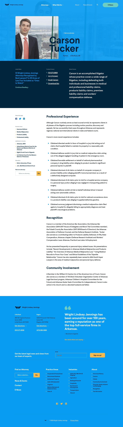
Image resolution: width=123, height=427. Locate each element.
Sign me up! (97, 355)
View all (49, 391)
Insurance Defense (22, 129)
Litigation (50, 384)
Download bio (53, 83)
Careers (95, 376)
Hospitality (73, 383)
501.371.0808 (53, 72)
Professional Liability (23, 137)
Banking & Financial (75, 380)
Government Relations (53, 376)
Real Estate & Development (74, 386)
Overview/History (98, 374)
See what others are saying (74, 339)
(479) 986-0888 (42, 330)
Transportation (74, 390)
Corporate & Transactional (54, 374)
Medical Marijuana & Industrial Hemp (53, 388)
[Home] (27, 313)
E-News (110, 5)
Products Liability (22, 134)
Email (56, 352)
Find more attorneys (69, 33)
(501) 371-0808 (19, 330)
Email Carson (53, 80)
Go (39, 174)
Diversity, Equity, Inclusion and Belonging (100, 385)
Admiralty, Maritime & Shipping (76, 374)
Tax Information (97, 391)
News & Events (87, 5)
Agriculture (73, 378)
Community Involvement (100, 382)
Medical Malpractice (23, 132)
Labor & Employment (53, 382)
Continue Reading (21, 87)
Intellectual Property (53, 379)
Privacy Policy (74, 420)
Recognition (96, 389)
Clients (95, 379)
